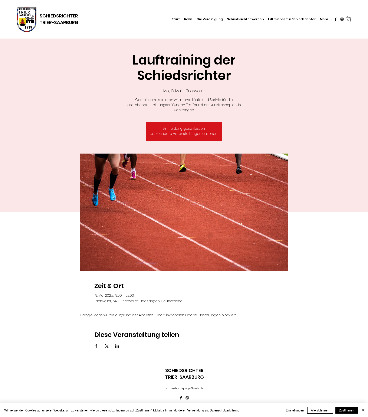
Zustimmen (346, 410)
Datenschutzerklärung (224, 410)
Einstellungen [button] (295, 410)
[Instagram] (342, 19)
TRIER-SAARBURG (59, 22)
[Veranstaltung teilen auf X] (107, 346)
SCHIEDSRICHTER (59, 16)
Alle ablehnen (320, 410)
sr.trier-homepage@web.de (184, 388)
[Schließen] (362, 410)
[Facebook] (336, 19)
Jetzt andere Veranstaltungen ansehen (184, 133)
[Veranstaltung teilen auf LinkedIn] (117, 346)
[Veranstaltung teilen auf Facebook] (96, 346)
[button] (348, 19)
